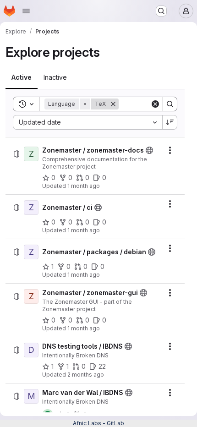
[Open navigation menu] (26, 11)
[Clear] (155, 104)
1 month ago (83, 185)
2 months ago (85, 374)
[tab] (21, 77)
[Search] (170, 104)
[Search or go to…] (161, 10)
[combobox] (87, 122)
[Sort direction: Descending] (170, 122)
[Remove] (113, 104)
